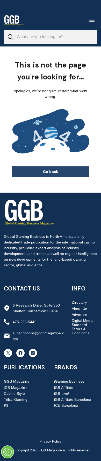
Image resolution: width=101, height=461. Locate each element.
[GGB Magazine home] (14, 20)
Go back (50, 172)
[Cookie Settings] (7, 451)
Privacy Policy (50, 441)
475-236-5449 (25, 322)
